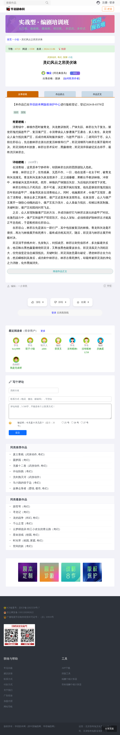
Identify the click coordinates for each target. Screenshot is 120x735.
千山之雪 (18, 523)
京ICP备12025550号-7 (29, 608)
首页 (9, 39)
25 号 (66, 423)
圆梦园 (17, 460)
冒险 (23, 112)
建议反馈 (8, 673)
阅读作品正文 (60, 271)
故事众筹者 (19, 488)
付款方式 (8, 684)
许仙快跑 (18, 471)
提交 (17, 432)
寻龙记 (17, 512)
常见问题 (8, 668)
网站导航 (8, 706)
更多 (43, 331)
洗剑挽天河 (19, 477)
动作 (16, 112)
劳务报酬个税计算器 (71, 684)
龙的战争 (18, 517)
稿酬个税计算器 (69, 679)
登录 (112, 2)
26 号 (76, 423)
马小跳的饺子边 (22, 482)
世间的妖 (18, 546)
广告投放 (8, 695)
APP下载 (66, 668)
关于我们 (8, 690)
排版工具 (66, 673)
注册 (105, 2)
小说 (16, 39)
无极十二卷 (19, 465)
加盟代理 (8, 701)
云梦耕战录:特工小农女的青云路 (32, 529)
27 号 (85, 423)
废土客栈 (18, 454)
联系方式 (8, 679)
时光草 (17, 540)
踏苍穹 (17, 506)
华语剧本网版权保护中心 (45, 104)
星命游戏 (18, 534)
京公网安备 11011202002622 (20, 612)
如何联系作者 (71, 78)
